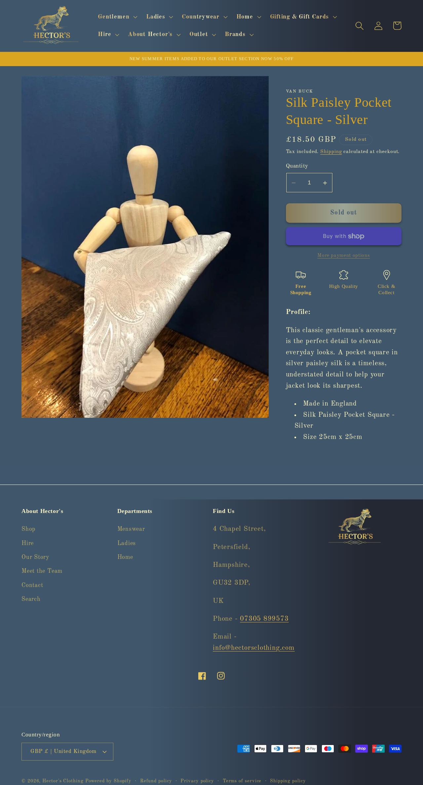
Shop (28, 529)
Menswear (131, 529)
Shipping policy (288, 780)
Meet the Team (41, 571)
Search (31, 599)
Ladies (126, 543)
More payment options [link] (343, 255)
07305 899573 (264, 618)
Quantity (297, 166)
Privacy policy (197, 780)
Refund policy (156, 780)
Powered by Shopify (108, 780)
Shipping (331, 151)
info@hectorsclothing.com (254, 648)
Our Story (35, 557)
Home (125, 557)
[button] (117, 17)
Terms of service (242, 780)
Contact (32, 585)
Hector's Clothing (63, 780)
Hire (27, 543)
